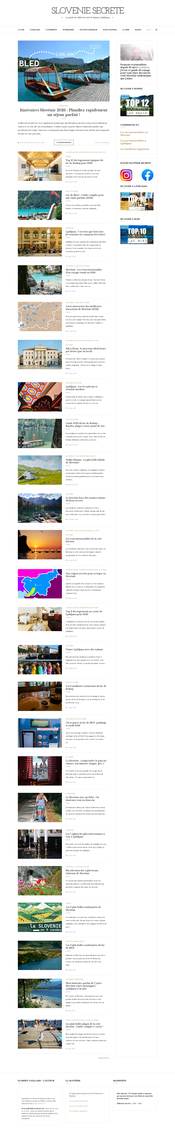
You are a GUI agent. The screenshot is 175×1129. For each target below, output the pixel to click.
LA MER (125, 30)
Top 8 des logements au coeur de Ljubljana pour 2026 (84, 613)
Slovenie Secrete (87, 11)
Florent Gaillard (27, 142)
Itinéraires (63, 106)
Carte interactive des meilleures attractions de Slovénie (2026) (84, 307)
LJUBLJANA (35, 30)
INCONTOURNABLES (88, 30)
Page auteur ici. (40, 1103)
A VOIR (21, 30)
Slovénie (69, 266)
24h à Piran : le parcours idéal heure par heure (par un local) (86, 350)
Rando (93, 456)
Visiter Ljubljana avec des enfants (84, 649)
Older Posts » (104, 1058)
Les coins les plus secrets (78, 1106)
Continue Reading (63, 142)
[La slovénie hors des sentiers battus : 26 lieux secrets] (40, 508)
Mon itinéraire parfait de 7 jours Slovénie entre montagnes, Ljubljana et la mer (84, 986)
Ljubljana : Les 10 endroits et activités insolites (81, 388)
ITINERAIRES (68, 30)
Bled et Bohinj (72, 191)
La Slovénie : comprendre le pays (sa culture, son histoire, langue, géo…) (86, 762)
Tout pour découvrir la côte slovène (82, 1020)
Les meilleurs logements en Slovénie (82, 152)
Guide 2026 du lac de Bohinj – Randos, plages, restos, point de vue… (86, 424)
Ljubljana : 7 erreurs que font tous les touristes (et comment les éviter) (85, 233)
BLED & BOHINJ (110, 30)
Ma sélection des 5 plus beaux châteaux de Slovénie (82, 872)
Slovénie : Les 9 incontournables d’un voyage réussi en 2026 (84, 271)
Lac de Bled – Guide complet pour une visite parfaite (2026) (85, 196)
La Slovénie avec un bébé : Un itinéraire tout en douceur (82, 798)
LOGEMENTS (51, 30)
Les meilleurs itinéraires (78, 1101)
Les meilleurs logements (134, 149)
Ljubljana (70, 228)
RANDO (138, 30)
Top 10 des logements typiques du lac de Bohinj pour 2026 (84, 161)
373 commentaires (104, 142)
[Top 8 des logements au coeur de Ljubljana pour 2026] (40, 619)
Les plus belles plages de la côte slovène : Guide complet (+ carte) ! (84, 1025)
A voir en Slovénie (81, 266)
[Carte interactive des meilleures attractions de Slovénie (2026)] (40, 316)
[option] (64, 71)
